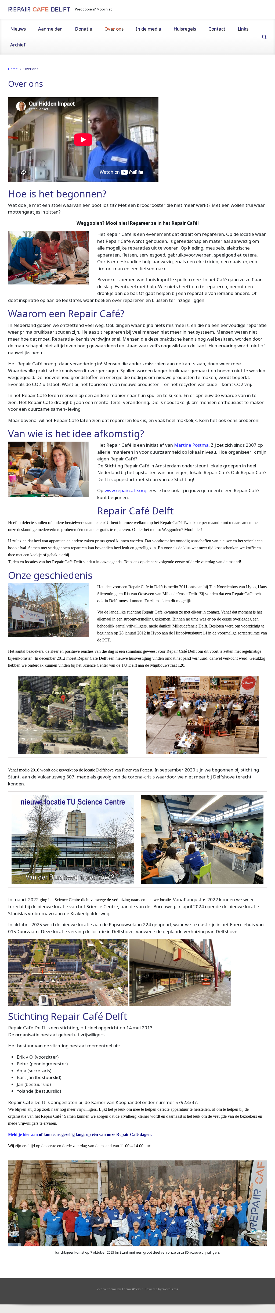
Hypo (251, 587)
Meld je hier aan (23, 1134)
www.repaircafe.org (125, 490)
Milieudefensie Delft (179, 593)
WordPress (170, 1289)
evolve (102, 1289)
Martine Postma (191, 445)
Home (13, 68)
